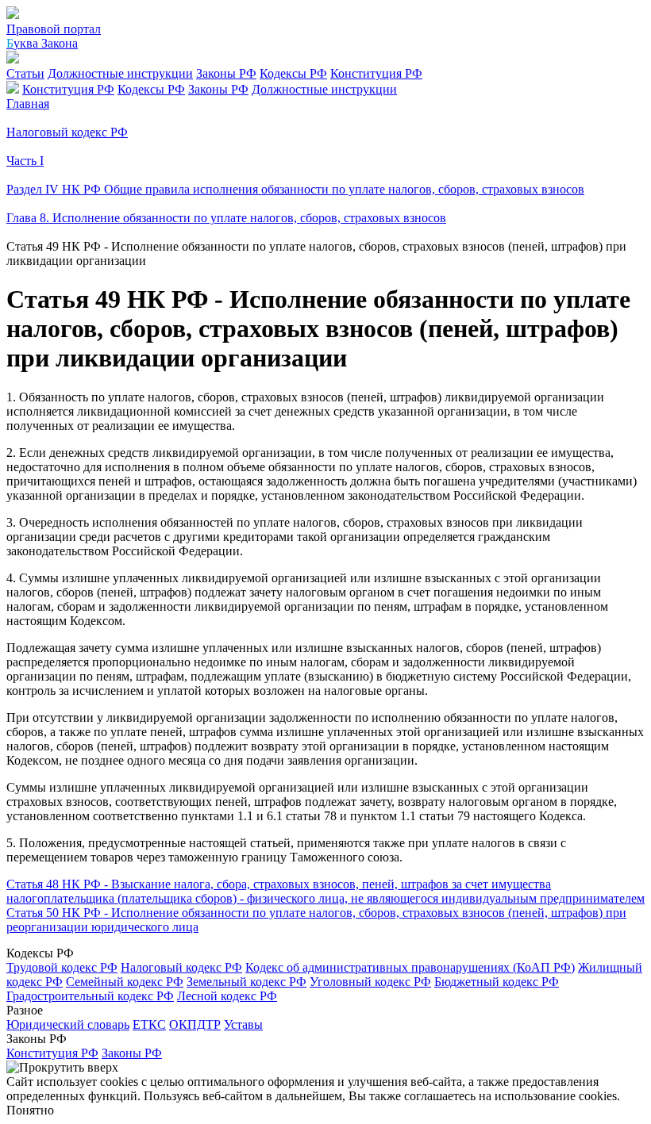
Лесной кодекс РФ (227, 996)
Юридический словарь (67, 1024)
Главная (27, 103)
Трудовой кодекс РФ (61, 967)
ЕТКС (149, 1024)
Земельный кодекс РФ (246, 981)
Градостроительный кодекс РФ (90, 996)
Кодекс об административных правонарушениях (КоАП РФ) (410, 967)
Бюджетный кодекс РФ (496, 981)
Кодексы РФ (293, 73)
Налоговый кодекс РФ (181, 967)
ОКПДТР (195, 1024)
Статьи (25, 73)
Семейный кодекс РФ (124, 981)
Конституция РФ (376, 73)
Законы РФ (226, 73)
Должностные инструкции (120, 73)
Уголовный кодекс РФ (370, 981)
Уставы (243, 1024)
